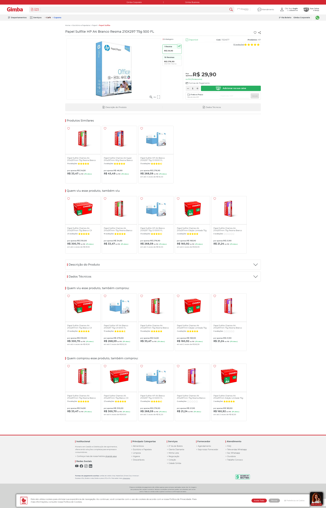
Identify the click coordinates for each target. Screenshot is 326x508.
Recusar (274, 501)
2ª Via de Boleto (176, 446)
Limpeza (137, 453)
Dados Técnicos (213, 107)
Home (67, 25)
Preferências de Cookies (296, 501)
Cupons (57, 17)
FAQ (229, 446)
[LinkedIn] (90, 466)
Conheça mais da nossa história (97, 456)
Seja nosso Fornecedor (208, 449)
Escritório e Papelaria (81, 25)
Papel (94, 25)
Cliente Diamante (176, 449)
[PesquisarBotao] (231, 9)
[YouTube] (76, 466)
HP (259, 40)
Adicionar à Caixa (231, 88)
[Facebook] (81, 466)
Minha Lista (174, 453)
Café (48, 17)
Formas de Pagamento (199, 83)
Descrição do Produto (116, 107)
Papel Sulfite (104, 25)
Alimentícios (138, 446)
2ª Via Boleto (285, 17)
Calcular (255, 96)
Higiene (136, 456)
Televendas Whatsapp (237, 449)
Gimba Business (192, 2)
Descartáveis (138, 460)
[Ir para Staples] (243, 9)
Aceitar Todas (259, 501)
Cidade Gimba (175, 463)
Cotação (172, 460)
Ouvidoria (231, 456)
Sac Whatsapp (233, 453)
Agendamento (204, 446)
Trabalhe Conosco (235, 460)
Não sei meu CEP (193, 97)
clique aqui (126, 478)
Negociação (174, 456)
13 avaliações (239, 44)
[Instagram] (86, 466)
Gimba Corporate (134, 2)
